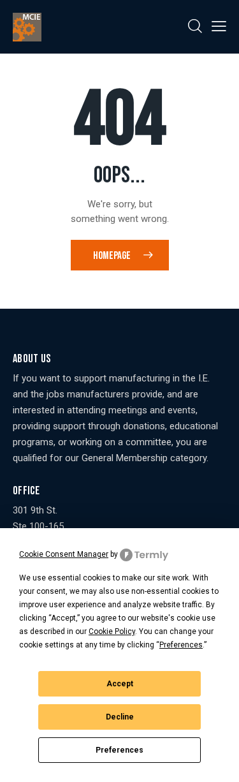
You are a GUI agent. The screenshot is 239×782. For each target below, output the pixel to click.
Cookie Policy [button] (112, 631)
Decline (120, 716)
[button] (219, 26)
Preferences (119, 750)
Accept (119, 683)
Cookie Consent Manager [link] (63, 554)
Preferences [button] (181, 644)
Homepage (112, 255)
